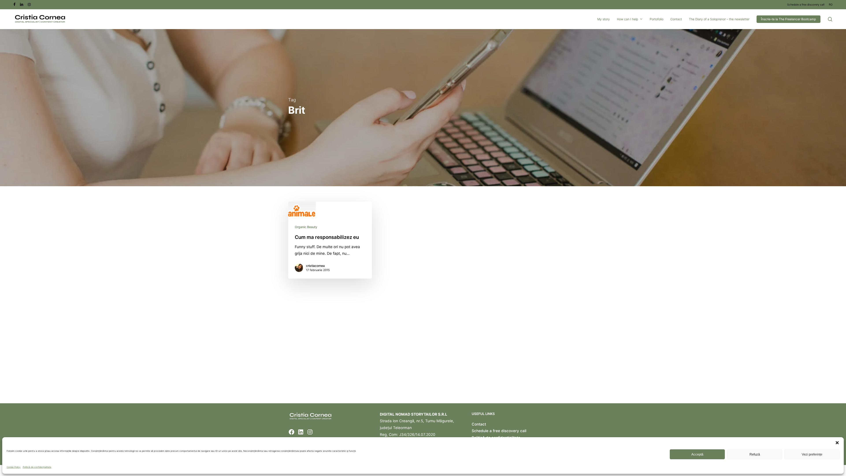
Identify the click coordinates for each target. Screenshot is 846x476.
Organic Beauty (306, 227)
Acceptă (697, 454)
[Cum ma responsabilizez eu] (330, 240)
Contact (479, 424)
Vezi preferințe (812, 454)
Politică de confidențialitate (37, 467)
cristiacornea (315, 266)
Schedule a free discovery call (499, 431)
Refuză (755, 454)
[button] (837, 443)
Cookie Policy (13, 467)
